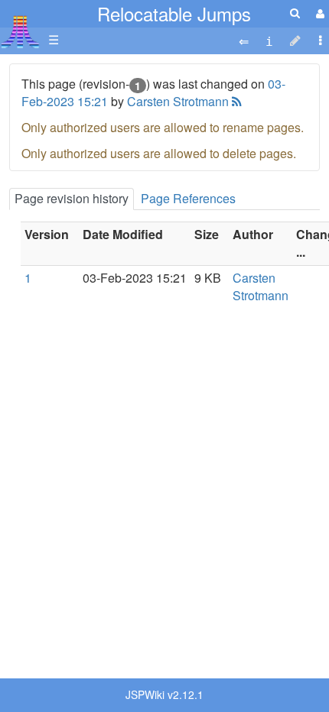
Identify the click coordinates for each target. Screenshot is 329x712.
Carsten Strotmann (178, 101)
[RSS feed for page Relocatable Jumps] (235, 101)
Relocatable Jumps (174, 13)
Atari (20, 31)
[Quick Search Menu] (295, 12)
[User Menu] (318, 13)
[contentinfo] (269, 40)
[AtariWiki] (20, 27)
